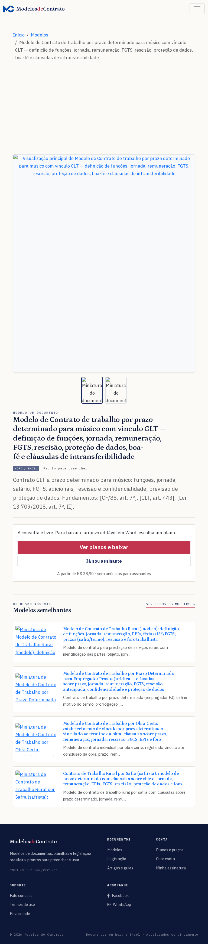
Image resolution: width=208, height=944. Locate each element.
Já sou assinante (104, 561)
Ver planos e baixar (104, 547)
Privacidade (20, 913)
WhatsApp (122, 904)
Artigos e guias (120, 867)
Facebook (120, 895)
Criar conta (165, 858)
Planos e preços (170, 849)
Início (19, 35)
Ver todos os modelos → (170, 604)
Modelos (39, 35)
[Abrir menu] (197, 9)
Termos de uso (22, 904)
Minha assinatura (171, 867)
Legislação (116, 858)
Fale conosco (21, 895)
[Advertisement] (104, 103)
